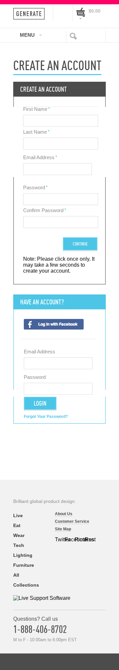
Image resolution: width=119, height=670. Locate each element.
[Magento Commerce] (31, 14)
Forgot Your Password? (46, 416)
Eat (16, 525)
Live (18, 515)
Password (34, 187)
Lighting (22, 555)
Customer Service (72, 521)
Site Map (63, 529)
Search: (75, 36)
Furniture (23, 565)
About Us (63, 514)
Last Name (35, 132)
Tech (18, 545)
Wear (18, 535)
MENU (27, 34)
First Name (35, 109)
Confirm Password (43, 210)
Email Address (39, 157)
